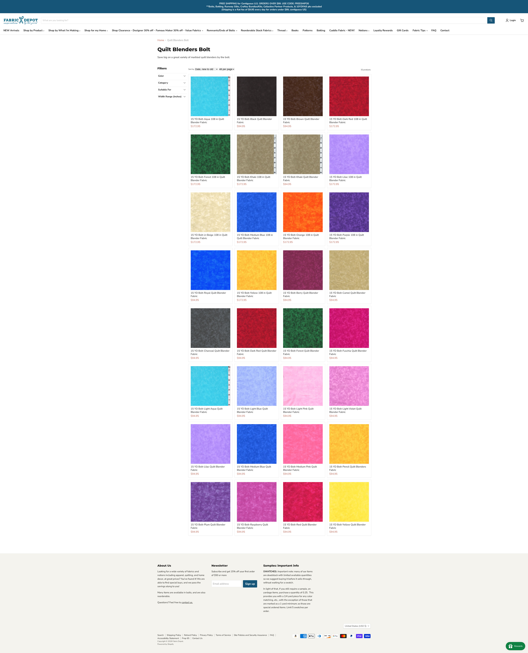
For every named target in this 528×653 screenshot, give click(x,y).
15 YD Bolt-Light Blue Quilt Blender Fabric (252, 410)
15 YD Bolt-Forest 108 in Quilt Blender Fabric (208, 178)
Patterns (308, 30)
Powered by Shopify (165, 644)
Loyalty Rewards (383, 30)
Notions (363, 30)
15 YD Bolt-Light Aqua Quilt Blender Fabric (206, 410)
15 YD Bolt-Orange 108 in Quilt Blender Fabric (301, 236)
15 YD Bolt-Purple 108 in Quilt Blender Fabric (346, 236)
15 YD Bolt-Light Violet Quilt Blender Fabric (345, 410)
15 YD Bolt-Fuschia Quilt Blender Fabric (348, 352)
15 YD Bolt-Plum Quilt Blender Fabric (208, 526)
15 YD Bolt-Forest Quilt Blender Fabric (301, 352)
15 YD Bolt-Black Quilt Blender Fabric (254, 120)
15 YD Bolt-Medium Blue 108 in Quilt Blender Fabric (255, 236)
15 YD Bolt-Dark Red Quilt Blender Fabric (256, 352)
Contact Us (197, 638)
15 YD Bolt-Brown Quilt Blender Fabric (301, 120)
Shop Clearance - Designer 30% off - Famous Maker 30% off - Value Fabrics (157, 30)
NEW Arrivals (11, 30)
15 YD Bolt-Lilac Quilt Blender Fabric (208, 468)
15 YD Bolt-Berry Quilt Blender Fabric (300, 294)
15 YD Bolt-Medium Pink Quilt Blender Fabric (300, 468)
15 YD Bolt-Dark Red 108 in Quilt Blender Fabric (348, 120)
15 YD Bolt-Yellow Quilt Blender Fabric (347, 526)
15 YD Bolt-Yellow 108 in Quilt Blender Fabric (254, 294)
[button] (511, 20)
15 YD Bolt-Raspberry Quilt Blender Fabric (252, 526)
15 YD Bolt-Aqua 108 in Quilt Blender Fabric (207, 120)
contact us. (187, 602)
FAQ (433, 30)
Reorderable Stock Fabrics (256, 30)
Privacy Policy (206, 635)
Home (160, 40)
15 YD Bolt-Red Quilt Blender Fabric (300, 526)
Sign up (250, 584)
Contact (444, 30)
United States (355, 626)
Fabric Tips (419, 30)
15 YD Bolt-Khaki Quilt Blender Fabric (300, 178)
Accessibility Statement (168, 638)
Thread (281, 30)
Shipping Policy (174, 635)
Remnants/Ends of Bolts (221, 30)
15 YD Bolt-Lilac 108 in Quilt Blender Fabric (345, 178)
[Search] (491, 20)
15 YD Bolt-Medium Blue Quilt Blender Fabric (254, 468)
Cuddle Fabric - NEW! (341, 30)
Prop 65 (185, 638)
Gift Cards (403, 30)
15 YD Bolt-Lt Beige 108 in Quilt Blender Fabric (209, 236)
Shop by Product (33, 30)
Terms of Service (223, 635)
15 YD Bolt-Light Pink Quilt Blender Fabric (298, 410)
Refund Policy (190, 635)
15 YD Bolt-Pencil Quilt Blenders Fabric (347, 468)
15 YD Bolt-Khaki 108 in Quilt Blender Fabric (253, 178)
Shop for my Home (95, 30)
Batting (321, 30)
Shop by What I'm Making (63, 30)
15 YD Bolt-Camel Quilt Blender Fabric (347, 294)
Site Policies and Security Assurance (250, 635)
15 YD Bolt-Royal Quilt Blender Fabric (208, 294)
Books (295, 30)
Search (160, 635)
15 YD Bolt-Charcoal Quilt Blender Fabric (210, 352)
